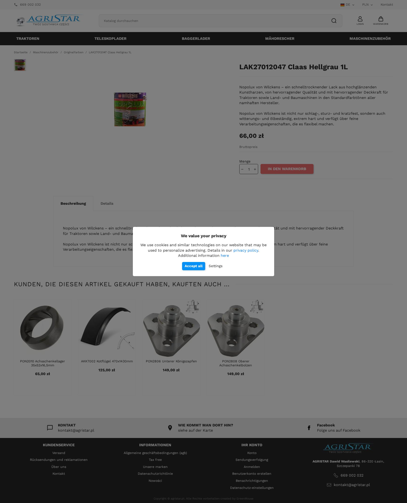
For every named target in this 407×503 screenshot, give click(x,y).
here (225, 255)
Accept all (194, 266)
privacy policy (245, 250)
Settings (216, 266)
